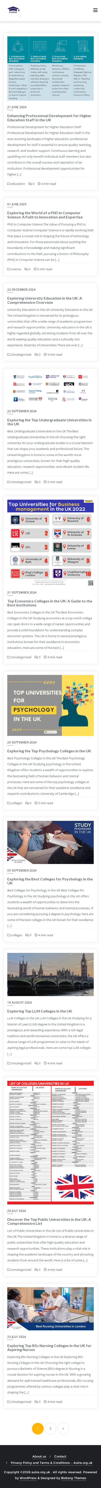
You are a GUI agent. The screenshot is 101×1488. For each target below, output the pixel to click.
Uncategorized (20, 354)
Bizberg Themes (73, 1478)
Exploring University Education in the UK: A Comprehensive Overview (44, 300)
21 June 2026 (17, 107)
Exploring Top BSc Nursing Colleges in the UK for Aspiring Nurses (49, 1347)
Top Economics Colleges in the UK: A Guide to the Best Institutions (49, 603)
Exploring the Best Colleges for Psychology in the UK (50, 881)
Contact (60, 1456)
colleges (16, 803)
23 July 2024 (16, 1337)
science (15, 269)
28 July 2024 (16, 1211)
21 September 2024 (22, 592)
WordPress (28, 1478)
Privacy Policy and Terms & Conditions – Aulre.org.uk (52, 1463)
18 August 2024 (19, 1003)
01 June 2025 (17, 204)
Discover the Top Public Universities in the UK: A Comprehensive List (49, 1221)
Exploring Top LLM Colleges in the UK (39, 1011)
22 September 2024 (22, 411)
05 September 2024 (22, 870)
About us (39, 1456)
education (17, 184)
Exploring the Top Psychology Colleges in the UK (49, 751)
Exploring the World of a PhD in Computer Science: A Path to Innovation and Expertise (45, 214)
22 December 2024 (21, 290)
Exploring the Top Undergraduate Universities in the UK (49, 422)
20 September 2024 (22, 742)
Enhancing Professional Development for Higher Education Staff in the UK (49, 117)
